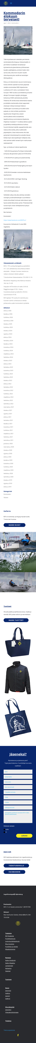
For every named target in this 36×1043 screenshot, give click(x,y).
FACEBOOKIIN (14, 872)
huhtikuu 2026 (8, 317)
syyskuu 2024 (8, 334)
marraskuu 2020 (9, 447)
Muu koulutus (9, 944)
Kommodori (15, 23)
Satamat (7, 971)
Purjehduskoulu (10, 939)
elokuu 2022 (7, 384)
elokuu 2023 (7, 364)
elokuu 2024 (7, 337)
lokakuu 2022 (8, 380)
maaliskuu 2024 (8, 354)
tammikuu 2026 (8, 321)
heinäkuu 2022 (8, 387)
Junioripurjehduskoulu (12, 941)
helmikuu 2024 (8, 357)
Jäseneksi (8, 1010)
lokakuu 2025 (8, 324)
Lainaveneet (9, 966)
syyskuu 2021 (8, 414)
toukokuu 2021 (8, 427)
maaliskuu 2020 (8, 470)
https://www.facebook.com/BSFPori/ (15, 220)
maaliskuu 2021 (8, 434)
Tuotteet (7, 606)
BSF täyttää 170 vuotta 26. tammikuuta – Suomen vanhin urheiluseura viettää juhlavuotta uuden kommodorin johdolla (16, 300)
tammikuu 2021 (8, 440)
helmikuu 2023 (8, 377)
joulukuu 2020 (8, 443)
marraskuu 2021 (9, 407)
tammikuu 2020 (8, 477)
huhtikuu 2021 (8, 430)
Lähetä (24, 836)
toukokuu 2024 (8, 347)
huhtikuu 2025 (8, 327)
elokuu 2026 (7, 311)
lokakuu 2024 (8, 331)
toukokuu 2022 (8, 390)
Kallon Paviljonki (10, 960)
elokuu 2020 (7, 457)
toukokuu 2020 (8, 463)
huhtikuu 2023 (8, 374)
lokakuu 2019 (8, 480)
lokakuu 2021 (8, 410)
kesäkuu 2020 (8, 460)
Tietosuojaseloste (9, 1030)
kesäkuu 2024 (8, 344)
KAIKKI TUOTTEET (16, 620)
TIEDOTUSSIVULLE (16, 865)
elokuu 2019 (7, 487)
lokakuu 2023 (8, 360)
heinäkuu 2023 (8, 367)
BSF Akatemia (9, 936)
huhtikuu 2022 (8, 394)
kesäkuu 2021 (8, 424)
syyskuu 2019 (8, 483)
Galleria (7, 511)
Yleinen (6, 497)
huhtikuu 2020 (8, 467)
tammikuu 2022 (8, 404)
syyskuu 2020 (8, 453)
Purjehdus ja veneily (11, 947)
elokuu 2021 (7, 417)
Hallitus (7, 993)
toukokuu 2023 (8, 370)
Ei (6, 832)
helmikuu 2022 (8, 400)
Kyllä (7, 829)
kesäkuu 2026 (8, 314)
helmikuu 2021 (8, 437)
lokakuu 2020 (8, 450)
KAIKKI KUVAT (14, 525)
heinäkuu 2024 (8, 340)
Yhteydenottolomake (11, 1012)
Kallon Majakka (10, 963)
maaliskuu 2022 (8, 397)
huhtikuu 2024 (8, 350)
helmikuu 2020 (8, 473)
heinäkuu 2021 (8, 420)
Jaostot (7, 996)
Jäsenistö (8, 991)
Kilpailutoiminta (10, 949)
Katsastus (8, 968)
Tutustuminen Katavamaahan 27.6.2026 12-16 (18, 277)
